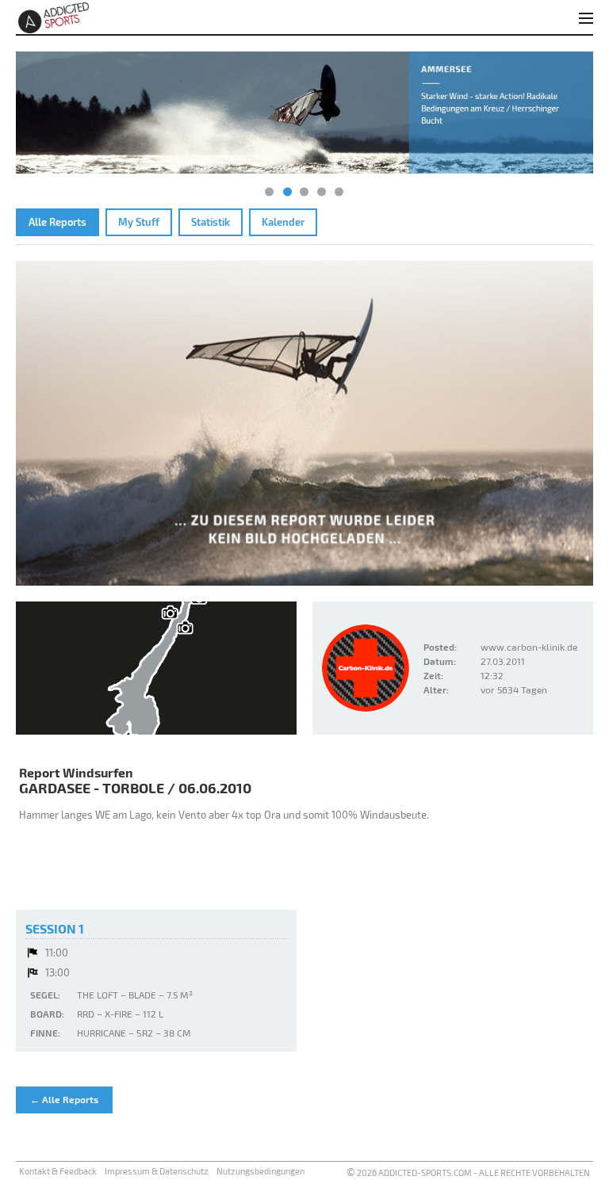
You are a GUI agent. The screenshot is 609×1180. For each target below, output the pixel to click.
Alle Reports (57, 222)
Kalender (283, 222)
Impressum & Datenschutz (157, 1171)
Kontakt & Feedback (58, 1171)
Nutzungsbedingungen (260, 1171)
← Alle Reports (64, 1099)
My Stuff (138, 222)
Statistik (210, 222)
